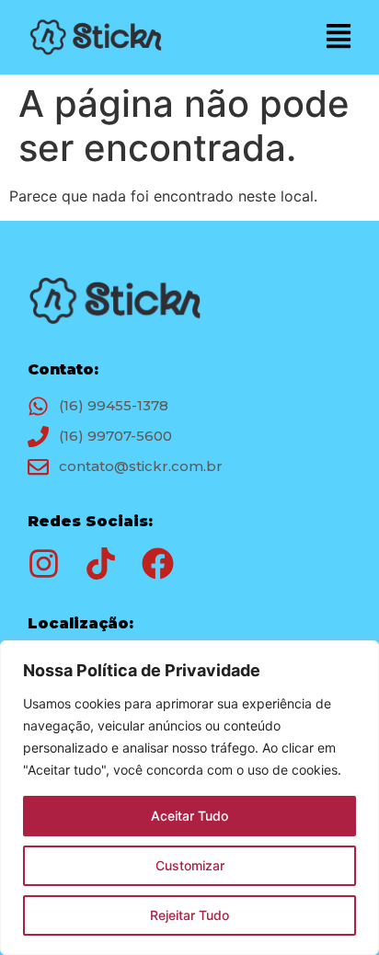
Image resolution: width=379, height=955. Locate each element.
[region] (189, 797)
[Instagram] (44, 563)
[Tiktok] (101, 563)
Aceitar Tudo (189, 815)
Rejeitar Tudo (189, 915)
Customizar (189, 865)
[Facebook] (158, 563)
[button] (339, 37)
